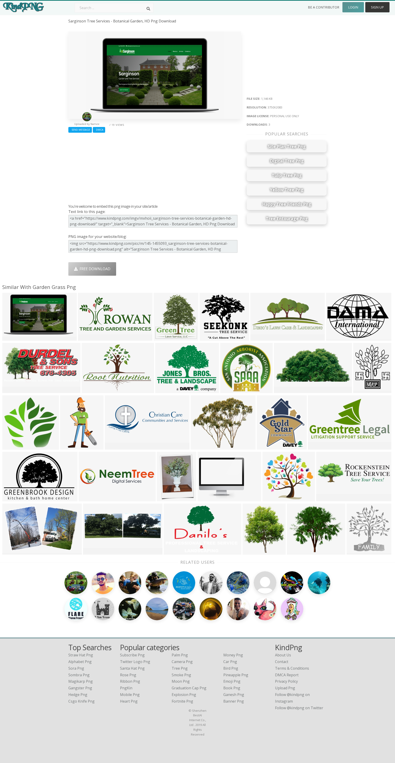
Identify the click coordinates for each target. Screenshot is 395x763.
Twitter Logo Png (135, 661)
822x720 (295, 551)
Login (353, 7)
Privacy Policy (286, 681)
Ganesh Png (233, 694)
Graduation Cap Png (189, 687)
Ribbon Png (130, 681)
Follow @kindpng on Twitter (299, 707)
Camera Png (182, 661)
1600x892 (283, 390)
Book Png (231, 687)
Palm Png (180, 655)
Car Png (230, 661)
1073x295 (325, 498)
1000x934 (272, 498)
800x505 (90, 390)
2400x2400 (336, 337)
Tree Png (180, 668)
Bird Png (230, 668)
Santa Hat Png (132, 668)
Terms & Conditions (292, 668)
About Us (283, 655)
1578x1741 (357, 551)
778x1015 (166, 498)
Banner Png (233, 701)
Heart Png (129, 701)
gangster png (80, 687)
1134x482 (12, 446)
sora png (76, 668)
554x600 (265, 446)
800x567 (11, 498)
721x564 (163, 390)
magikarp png (80, 681)
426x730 (68, 446)
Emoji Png (231, 681)
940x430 (11, 551)
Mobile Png (130, 694)
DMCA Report (287, 674)
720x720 (251, 551)
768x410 (11, 390)
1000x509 (87, 337)
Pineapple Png (235, 674)
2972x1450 (261, 337)
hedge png (77, 694)
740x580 (162, 337)
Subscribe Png (132, 655)
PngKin (126, 687)
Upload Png (285, 687)
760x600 (199, 446)
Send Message (80, 129)
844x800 (208, 337)
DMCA (99, 129)
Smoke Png (181, 674)
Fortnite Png (182, 701)
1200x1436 (363, 390)
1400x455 (92, 551)
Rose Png (128, 674)
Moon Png (181, 681)
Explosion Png (184, 694)
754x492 (172, 551)
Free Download (94, 268)
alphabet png (80, 661)
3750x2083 (13, 337)
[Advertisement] (154, 167)
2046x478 (88, 498)
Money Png (233, 655)
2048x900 (317, 446)
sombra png (79, 674)
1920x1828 (230, 390)
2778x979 (114, 446)
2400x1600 (208, 498)
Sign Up (377, 7)
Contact (281, 661)
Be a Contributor (323, 7)
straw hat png (80, 655)
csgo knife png (81, 701)
